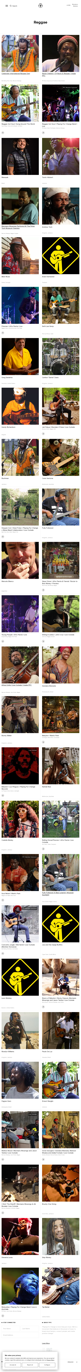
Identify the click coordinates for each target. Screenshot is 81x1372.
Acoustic (53, 636)
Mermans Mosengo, (6, 233)
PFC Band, (44, 80)
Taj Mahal (20, 126)
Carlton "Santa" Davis (50, 377)
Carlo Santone (47, 478)
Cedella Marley (7, 840)
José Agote (16, 790)
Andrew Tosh (47, 227)
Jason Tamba (61, 1002)
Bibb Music (6, 277)
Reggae (55, 585)
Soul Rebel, (7, 895)
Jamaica (55, 901)
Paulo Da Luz (47, 1051)
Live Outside (56, 737)
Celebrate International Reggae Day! (16, 74)
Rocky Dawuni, (45, 1002)
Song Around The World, (52, 80)
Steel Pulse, (4, 532)
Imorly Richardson (8, 427)
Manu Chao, (9, 80)
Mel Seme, (9, 948)
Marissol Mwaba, (54, 1154)
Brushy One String (49, 1204)
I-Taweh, (49, 844)
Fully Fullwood (47, 528)
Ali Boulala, (13, 1208)
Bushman (5, 478)
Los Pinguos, (45, 737)
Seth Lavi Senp (48, 326)
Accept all (13, 1365)
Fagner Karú (6, 1101)
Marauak (5, 177)
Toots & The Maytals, (51, 128)
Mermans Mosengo (17, 80)
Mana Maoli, (9, 532)
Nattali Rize (46, 787)
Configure (47, 1365)
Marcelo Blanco (8, 581)
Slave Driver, (45, 585)
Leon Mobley (7, 998)
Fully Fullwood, (45, 901)
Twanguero (53, 844)
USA (55, 429)
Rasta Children (61, 80)
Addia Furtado (61, 1154)
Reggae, (12, 233)
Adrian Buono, (10, 790)
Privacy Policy (50, 1360)
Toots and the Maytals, (13, 126)
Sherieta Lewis (7, 1257)
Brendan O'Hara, (45, 429)
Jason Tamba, (13, 692)
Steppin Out (15, 532)
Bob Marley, (4, 80)
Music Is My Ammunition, (11, 328)
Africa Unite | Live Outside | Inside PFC (17, 685)
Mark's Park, (50, 737)
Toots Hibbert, (5, 126)
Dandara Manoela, (46, 1154)
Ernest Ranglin (47, 1101)
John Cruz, (44, 636)
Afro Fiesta (19, 328)
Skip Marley (46, 1257)
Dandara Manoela (49, 686)
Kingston (16, 233)
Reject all (30, 1365)
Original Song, (5, 636)
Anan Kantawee (48, 277)
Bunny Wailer (7, 736)
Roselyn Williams (8, 1051)
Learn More (46, 1343)
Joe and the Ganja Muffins (52, 945)
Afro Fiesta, (44, 844)
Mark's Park (13, 895)
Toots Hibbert (47, 177)
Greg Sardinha (7, 377)
